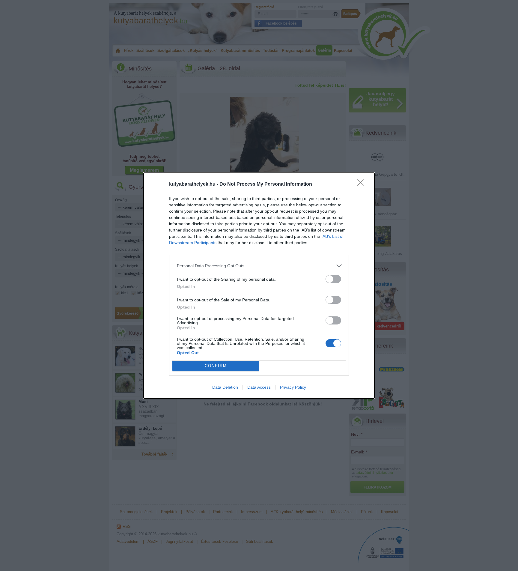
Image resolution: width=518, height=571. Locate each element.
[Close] (362, 184)
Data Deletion (225, 387)
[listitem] (259, 266)
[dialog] (259, 286)
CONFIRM (216, 365)
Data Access (259, 387)
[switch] (333, 279)
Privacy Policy (293, 387)
